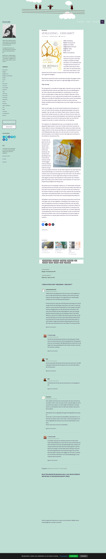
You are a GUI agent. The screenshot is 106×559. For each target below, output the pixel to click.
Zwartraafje (6, 22)
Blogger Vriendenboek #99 (48, 270)
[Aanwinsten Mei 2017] (48, 245)
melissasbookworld (51, 289)
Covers (4, 79)
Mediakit (88, 21)
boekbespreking (47, 260)
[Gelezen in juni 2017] (61, 245)
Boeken (4, 77)
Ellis (47, 359)
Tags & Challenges (6, 105)
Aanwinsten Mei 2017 (47, 249)
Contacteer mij (80, 21)
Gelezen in (4, 89)
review (56, 262)
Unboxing (4, 111)
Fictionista (4, 85)
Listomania (4, 93)
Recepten (4, 162)
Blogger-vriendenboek (7, 75)
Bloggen (4, 71)
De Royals (63, 260)
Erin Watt (70, 260)
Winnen (4, 115)
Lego (3, 91)
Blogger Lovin (5, 73)
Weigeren (83, 556)
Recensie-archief (6, 156)
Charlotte (48, 397)
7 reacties (62, 36)
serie (61, 262)
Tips (3, 107)
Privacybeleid (96, 21)
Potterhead (4, 99)
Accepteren (73, 556)
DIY (3, 81)
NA (76, 260)
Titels (3, 109)
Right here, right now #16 (48, 276)
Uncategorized (5, 113)
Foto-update (5, 87)
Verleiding (67, 262)
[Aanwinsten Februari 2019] (75, 245)
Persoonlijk (4, 95)
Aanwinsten (5, 69)
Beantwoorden (51, 327)
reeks (51, 262)
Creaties (4, 159)
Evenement (4, 83)
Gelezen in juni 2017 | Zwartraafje (57, 468)
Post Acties (4, 97)
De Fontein (56, 260)
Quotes (4, 101)
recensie (45, 262)
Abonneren (9, 126)
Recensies (44, 30)
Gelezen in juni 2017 (60, 249)
